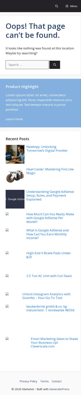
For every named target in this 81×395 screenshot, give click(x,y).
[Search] (54, 65)
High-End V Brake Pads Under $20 (48, 255)
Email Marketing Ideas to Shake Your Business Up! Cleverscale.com (54, 343)
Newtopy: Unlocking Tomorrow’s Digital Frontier (47, 149)
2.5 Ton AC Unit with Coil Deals (49, 276)
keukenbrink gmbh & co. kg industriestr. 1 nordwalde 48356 (50, 308)
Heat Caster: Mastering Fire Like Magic (50, 171)
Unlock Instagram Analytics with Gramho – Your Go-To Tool (46, 296)
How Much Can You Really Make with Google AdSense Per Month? (50, 218)
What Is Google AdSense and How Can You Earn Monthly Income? (47, 234)
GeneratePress (59, 389)
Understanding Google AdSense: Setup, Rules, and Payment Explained (50, 195)
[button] (56, 6)
